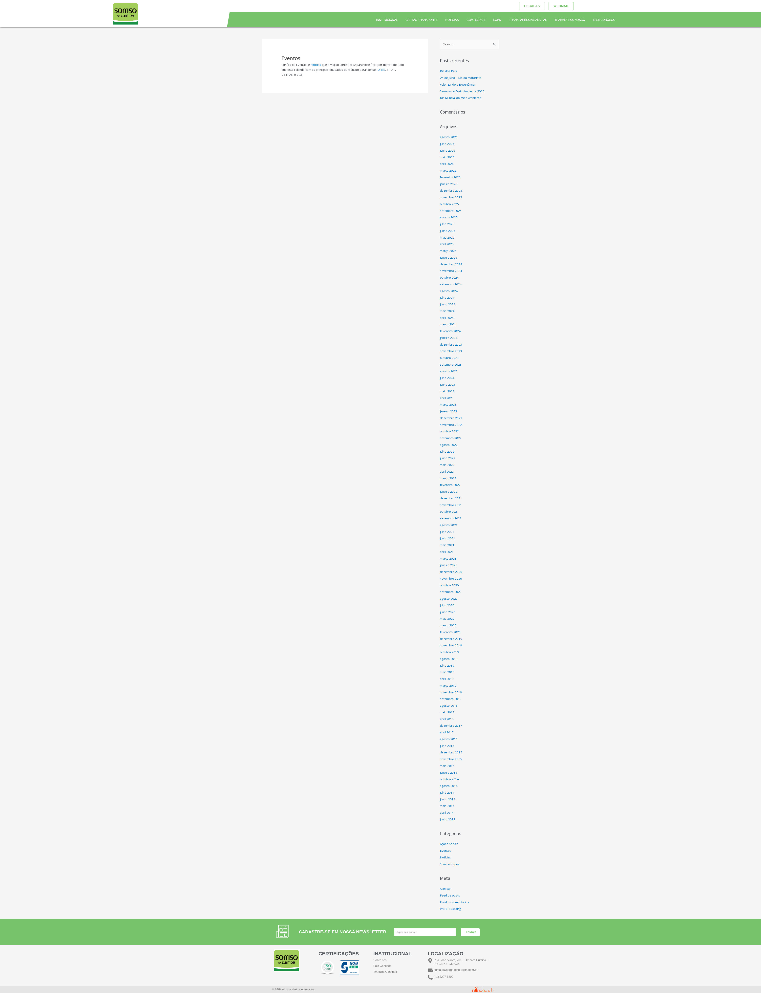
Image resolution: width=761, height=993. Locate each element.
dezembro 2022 (451, 418)
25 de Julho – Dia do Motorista (460, 78)
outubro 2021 (449, 511)
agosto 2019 (449, 659)
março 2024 (448, 324)
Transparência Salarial (528, 19)
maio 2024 (447, 311)
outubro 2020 (449, 585)
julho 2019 (447, 665)
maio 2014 (447, 806)
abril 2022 (447, 471)
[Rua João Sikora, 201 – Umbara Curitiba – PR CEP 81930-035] (430, 960)
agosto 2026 (449, 137)
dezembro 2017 (451, 725)
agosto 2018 (449, 705)
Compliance (476, 19)
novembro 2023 (451, 351)
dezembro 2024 (451, 264)
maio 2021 (447, 545)
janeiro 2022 (448, 491)
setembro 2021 (451, 518)
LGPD (497, 19)
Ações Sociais (449, 844)
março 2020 (448, 625)
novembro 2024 (451, 271)
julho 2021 (447, 532)
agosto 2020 (449, 598)
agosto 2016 (449, 739)
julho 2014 (447, 792)
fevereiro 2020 (450, 632)
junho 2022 (447, 458)
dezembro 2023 (451, 344)
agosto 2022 (449, 445)
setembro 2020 (451, 592)
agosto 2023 (449, 371)
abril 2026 (447, 164)
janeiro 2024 (448, 338)
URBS (381, 70)
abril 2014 (447, 812)
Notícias (452, 19)
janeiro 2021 (448, 565)
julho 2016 (447, 746)
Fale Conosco (604, 19)
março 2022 (448, 478)
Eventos (445, 851)
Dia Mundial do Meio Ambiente (460, 98)
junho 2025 (447, 231)
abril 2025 (447, 244)
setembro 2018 (451, 699)
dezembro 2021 (451, 498)
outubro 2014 (449, 779)
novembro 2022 (451, 425)
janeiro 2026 (448, 184)
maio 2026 (447, 157)
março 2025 (448, 251)
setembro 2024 (451, 284)
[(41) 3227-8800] (430, 977)
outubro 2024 (449, 277)
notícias (316, 65)
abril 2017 (447, 732)
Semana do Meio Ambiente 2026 (462, 91)
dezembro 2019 (451, 639)
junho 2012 (447, 819)
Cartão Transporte (421, 19)
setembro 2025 (451, 211)
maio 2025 (447, 237)
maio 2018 (447, 712)
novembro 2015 (451, 759)
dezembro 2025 (451, 190)
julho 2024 (447, 297)
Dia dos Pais (448, 71)
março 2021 (448, 558)
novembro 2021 (451, 505)
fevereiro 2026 (450, 177)
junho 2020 (447, 612)
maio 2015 (447, 766)
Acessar (445, 889)
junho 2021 (447, 538)
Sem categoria (450, 864)
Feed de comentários (454, 902)
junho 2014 (447, 799)
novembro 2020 (451, 578)
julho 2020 (447, 605)
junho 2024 (447, 304)
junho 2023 (447, 384)
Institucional (387, 19)
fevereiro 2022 (450, 485)
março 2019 (448, 685)
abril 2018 (447, 719)
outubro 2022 (449, 431)
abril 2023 (447, 398)
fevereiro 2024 (450, 331)
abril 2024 (447, 318)
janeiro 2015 (448, 772)
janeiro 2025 (448, 257)
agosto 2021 (449, 525)
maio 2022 (447, 465)
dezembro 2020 (451, 572)
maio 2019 (447, 672)
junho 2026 (447, 150)
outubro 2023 (449, 358)
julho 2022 (447, 451)
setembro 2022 (451, 438)
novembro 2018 (451, 692)
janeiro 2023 (448, 411)
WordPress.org (450, 909)
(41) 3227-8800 (443, 976)
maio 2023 (447, 391)
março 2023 (448, 404)
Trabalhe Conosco (569, 19)
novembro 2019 (451, 645)
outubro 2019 (449, 652)
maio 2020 (447, 618)
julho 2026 (447, 144)
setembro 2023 (451, 364)
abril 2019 (447, 679)
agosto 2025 (449, 217)
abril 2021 (447, 552)
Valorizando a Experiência (457, 84)
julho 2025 (447, 224)
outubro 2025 (449, 204)
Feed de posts (450, 895)
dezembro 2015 (451, 752)
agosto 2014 (449, 786)
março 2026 (448, 170)
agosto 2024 (449, 291)
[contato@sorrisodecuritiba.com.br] (430, 970)
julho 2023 (447, 378)
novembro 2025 (451, 197)
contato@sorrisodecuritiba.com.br (455, 969)
